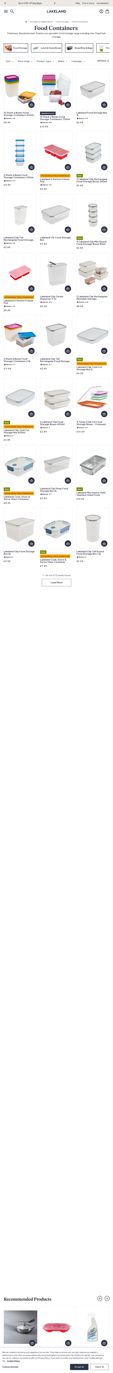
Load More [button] (57, 582)
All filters (101, 61)
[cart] (107, 11)
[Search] (11, 11)
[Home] (26, 22)
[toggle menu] (6, 11)
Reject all (99, 1367)
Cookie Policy (13, 1361)
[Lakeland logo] (56, 11)
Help (77, 3)
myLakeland (102, 3)
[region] (56, 1360)
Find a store (88, 3)
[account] (101, 11)
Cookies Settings (10, 1367)
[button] (7, 3)
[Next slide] (107, 1298)
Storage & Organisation (41, 22)
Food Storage (62, 22)
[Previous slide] (99, 1298)
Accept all (79, 1367)
